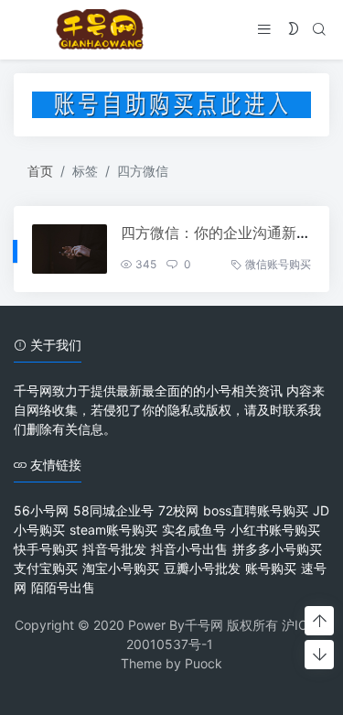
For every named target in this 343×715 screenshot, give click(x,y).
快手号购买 (46, 549)
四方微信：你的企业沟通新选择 (223, 232)
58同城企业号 (113, 510)
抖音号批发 (114, 549)
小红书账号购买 (275, 529)
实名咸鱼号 (194, 529)
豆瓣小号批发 (202, 568)
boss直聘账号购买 (255, 510)
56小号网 (41, 510)
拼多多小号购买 (277, 549)
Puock (203, 663)
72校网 (178, 510)
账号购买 (270, 568)
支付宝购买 (46, 568)
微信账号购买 (278, 264)
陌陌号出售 (63, 587)
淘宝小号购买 (120, 568)
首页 (40, 171)
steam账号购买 (113, 529)
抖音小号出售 (189, 549)
